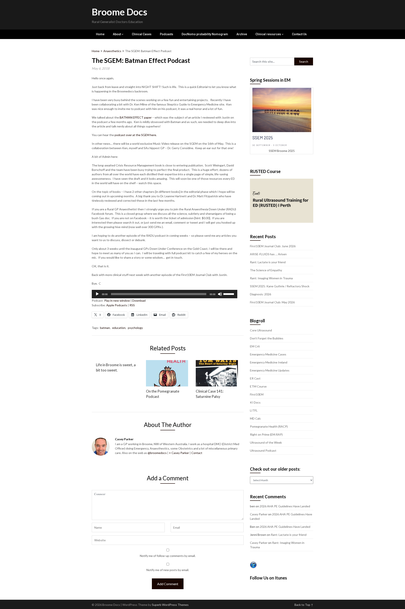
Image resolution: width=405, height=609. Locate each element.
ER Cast (255, 378)
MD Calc (255, 418)
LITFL (254, 410)
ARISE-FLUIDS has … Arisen (268, 254)
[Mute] (220, 294)
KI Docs (255, 402)
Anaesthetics (112, 51)
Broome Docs (119, 11)
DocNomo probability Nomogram (205, 34)
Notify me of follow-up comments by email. (168, 556)
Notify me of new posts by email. (167, 570)
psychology (135, 327)
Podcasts (166, 34)
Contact (196, 453)
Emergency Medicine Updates (269, 370)
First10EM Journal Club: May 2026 (272, 302)
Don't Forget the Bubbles (266, 338)
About (117, 34)
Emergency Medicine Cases (268, 354)
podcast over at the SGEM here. (136, 135)
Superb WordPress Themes (170, 604)
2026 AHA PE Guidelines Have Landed (285, 506)
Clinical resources (268, 34)
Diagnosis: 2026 (260, 294)
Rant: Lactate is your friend (268, 262)
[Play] (97, 294)
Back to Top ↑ (303, 604)
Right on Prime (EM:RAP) (266, 434)
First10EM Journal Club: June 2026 (273, 246)
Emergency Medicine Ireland (268, 362)
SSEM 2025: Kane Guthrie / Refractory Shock (279, 286)
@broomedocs (157, 453)
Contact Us (299, 34)
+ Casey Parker (179, 453)
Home (100, 34)
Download (139, 300)
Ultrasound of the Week (266, 442)
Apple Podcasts (116, 305)
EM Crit (255, 346)
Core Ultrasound (261, 330)
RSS (132, 305)
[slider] (229, 293)
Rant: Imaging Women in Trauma (271, 278)
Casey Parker (258, 514)
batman (105, 327)
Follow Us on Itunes (268, 577)
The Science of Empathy (266, 270)
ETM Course (258, 386)
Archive (241, 34)
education (119, 327)
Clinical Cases (141, 34)
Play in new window (117, 300)
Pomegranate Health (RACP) (269, 426)
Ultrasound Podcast (263, 450)
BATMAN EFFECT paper (136, 117)
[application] (164, 294)
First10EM (256, 394)
